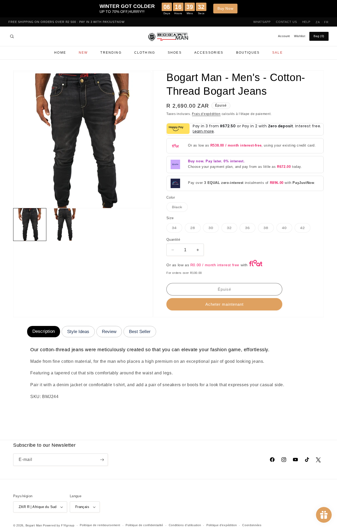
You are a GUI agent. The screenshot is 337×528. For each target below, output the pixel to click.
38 (269, 229)
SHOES (175, 52)
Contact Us (286, 21)
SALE (277, 52)
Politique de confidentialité (144, 525)
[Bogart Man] (168, 36)
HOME (60, 52)
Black (180, 208)
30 (214, 229)
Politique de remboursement (100, 525)
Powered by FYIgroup (58, 525)
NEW (83, 52)
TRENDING (110, 52)
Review (109, 331)
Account (284, 36)
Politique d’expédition (221, 525)
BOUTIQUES (248, 52)
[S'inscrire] (102, 460)
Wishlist (299, 36)
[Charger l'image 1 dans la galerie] (29, 224)
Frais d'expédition (206, 114)
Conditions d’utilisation (185, 525)
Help (306, 21)
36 (250, 229)
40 (287, 229)
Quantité (173, 240)
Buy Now (225, 8)
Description (43, 331)
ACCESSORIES (209, 52)
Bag (319, 36)
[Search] (11, 36)
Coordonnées (252, 525)
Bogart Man (34, 525)
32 (232, 229)
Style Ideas (78, 331)
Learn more (203, 131)
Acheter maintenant (224, 304)
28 (195, 229)
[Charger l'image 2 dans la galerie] (65, 224)
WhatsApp (262, 21)
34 (177, 229)
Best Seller (140, 331)
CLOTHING (144, 52)
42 (305, 229)
